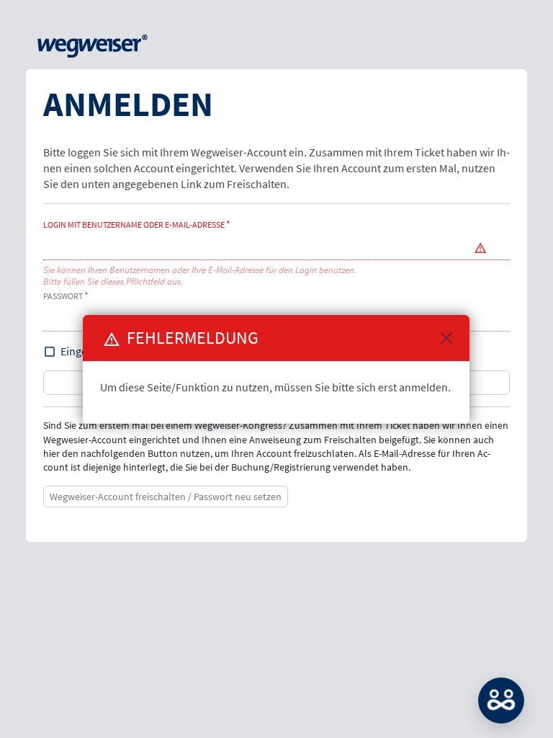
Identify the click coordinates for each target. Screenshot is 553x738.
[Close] (446, 338)
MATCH (501, 700)
